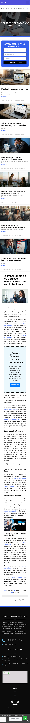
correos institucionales (14, 306)
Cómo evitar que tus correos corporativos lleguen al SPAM (11, 158)
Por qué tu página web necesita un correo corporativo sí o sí (13, 192)
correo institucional (20, 478)
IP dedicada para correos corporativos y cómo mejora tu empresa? (14, 90)
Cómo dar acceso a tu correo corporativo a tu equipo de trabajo (13, 226)
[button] (27, 2)
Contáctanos (15, 385)
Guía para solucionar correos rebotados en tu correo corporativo (13, 124)
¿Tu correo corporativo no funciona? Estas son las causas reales (14, 259)
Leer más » (4, 96)
